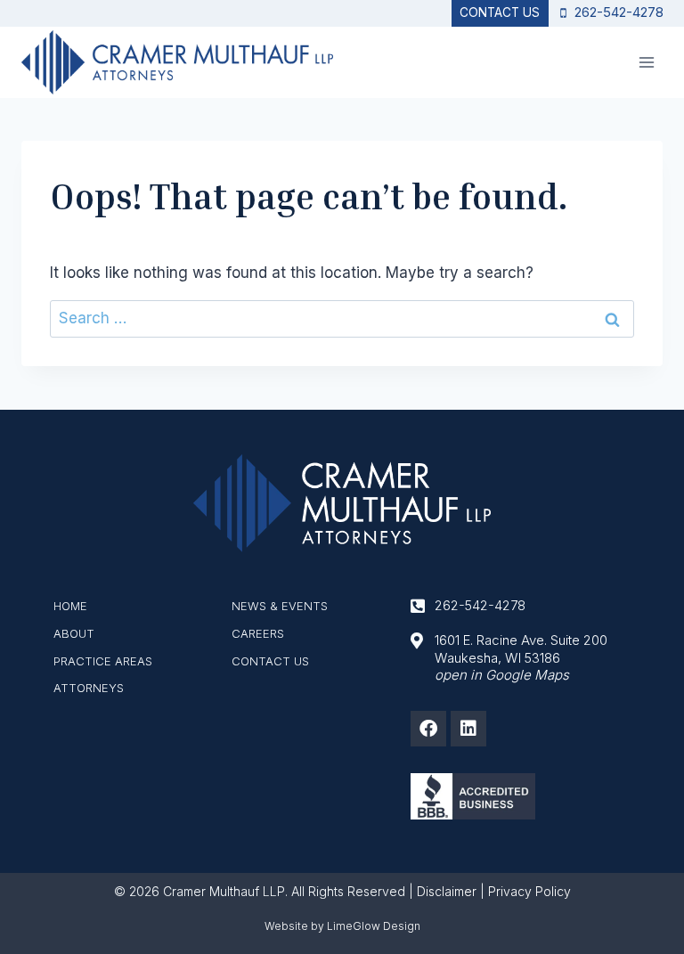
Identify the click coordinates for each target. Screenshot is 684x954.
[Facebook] (428, 728)
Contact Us (500, 12)
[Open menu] (646, 62)
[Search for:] (342, 318)
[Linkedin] (468, 728)
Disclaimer (446, 891)
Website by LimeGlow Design (342, 926)
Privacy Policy (529, 891)
